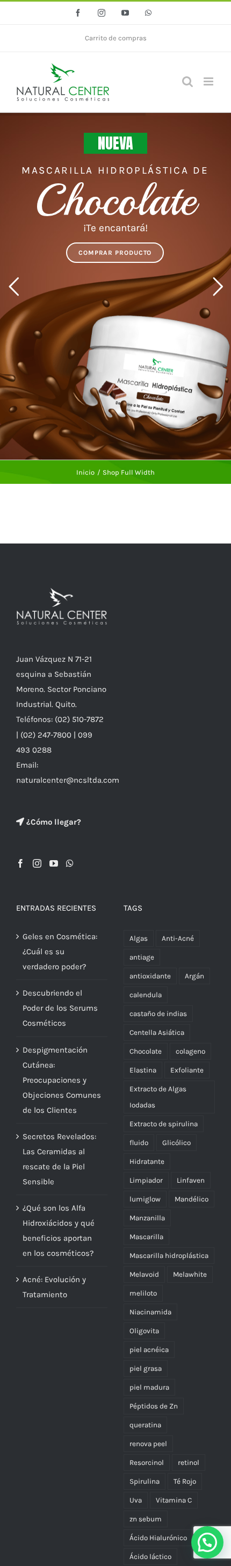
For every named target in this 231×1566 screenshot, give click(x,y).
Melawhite (190, 1274)
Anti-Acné (178, 938)
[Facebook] (20, 863)
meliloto (143, 1293)
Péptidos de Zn (153, 1406)
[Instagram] (37, 863)
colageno (190, 1051)
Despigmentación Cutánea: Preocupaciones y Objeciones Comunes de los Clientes (62, 1080)
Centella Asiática (156, 1032)
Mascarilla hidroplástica (168, 1256)
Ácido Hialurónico (158, 1538)
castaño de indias (158, 1014)
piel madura (149, 1387)
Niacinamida (150, 1312)
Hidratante (146, 1161)
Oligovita (144, 1331)
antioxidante (150, 976)
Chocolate (145, 1051)
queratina (145, 1425)
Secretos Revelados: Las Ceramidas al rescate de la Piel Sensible (59, 1159)
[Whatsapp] (70, 863)
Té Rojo (185, 1481)
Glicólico (176, 1143)
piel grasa (145, 1368)
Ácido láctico (150, 1557)
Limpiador (146, 1180)
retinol (188, 1462)
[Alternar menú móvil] (209, 81)
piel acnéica (149, 1350)
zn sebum (145, 1519)
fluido (138, 1143)
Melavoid (144, 1274)
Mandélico (191, 1199)
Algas (138, 938)
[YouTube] (53, 863)
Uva (135, 1500)
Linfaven (191, 1180)
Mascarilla (146, 1237)
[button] (207, 1542)
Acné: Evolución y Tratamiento (54, 1287)
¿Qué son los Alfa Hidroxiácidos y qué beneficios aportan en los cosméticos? (59, 1230)
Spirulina (144, 1481)
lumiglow (145, 1199)
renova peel (148, 1444)
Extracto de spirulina (163, 1124)
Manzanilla (147, 1218)
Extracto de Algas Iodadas (157, 1097)
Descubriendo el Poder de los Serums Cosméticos (60, 1008)
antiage (141, 957)
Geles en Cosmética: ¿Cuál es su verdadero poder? (60, 951)
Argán (194, 976)
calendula (145, 995)
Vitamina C (174, 1500)
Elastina (142, 1070)
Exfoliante (187, 1070)
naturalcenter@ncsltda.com (67, 780)
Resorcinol (146, 1462)
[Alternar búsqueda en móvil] (187, 81)
